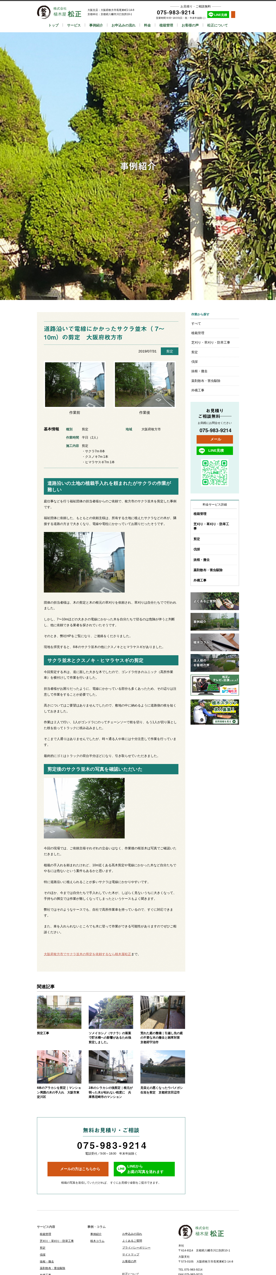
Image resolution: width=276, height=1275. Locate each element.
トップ (53, 25)
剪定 (169, 351)
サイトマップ (130, 1254)
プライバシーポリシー (136, 1247)
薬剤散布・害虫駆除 (205, 380)
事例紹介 (96, 25)
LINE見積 (220, 15)
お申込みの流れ (124, 25)
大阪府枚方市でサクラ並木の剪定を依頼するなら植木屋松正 (87, 954)
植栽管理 (166, 25)
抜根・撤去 (199, 371)
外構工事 (197, 390)
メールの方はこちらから (80, 1169)
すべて (196, 323)
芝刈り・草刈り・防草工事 (210, 342)
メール (215, 439)
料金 (147, 25)
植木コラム (97, 1241)
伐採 (194, 361)
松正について (217, 25)
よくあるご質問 (132, 1240)
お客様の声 (190, 25)
